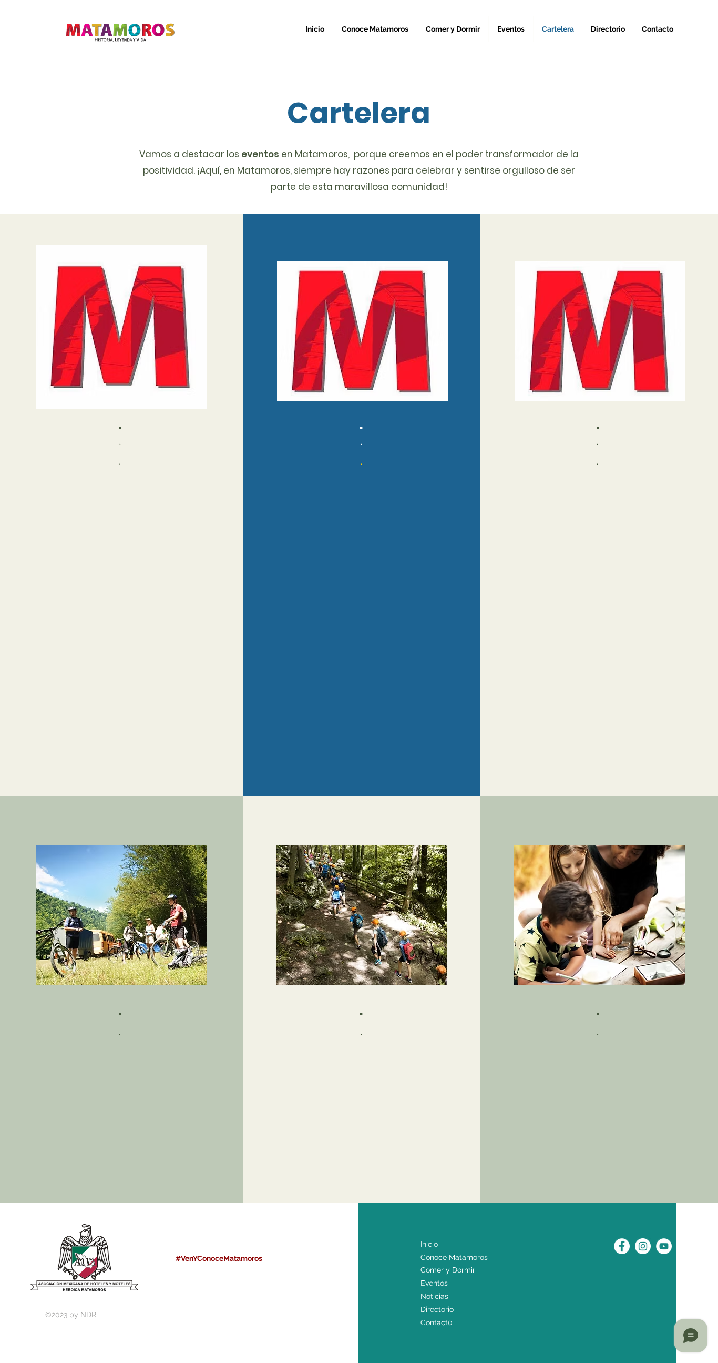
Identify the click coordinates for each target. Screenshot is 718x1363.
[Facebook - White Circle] (622, 1246)
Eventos (434, 1283)
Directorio (437, 1309)
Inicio (429, 1244)
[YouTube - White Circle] (664, 1246)
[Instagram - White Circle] (643, 1246)
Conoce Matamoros (454, 1257)
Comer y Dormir (447, 1270)
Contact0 (436, 1322)
